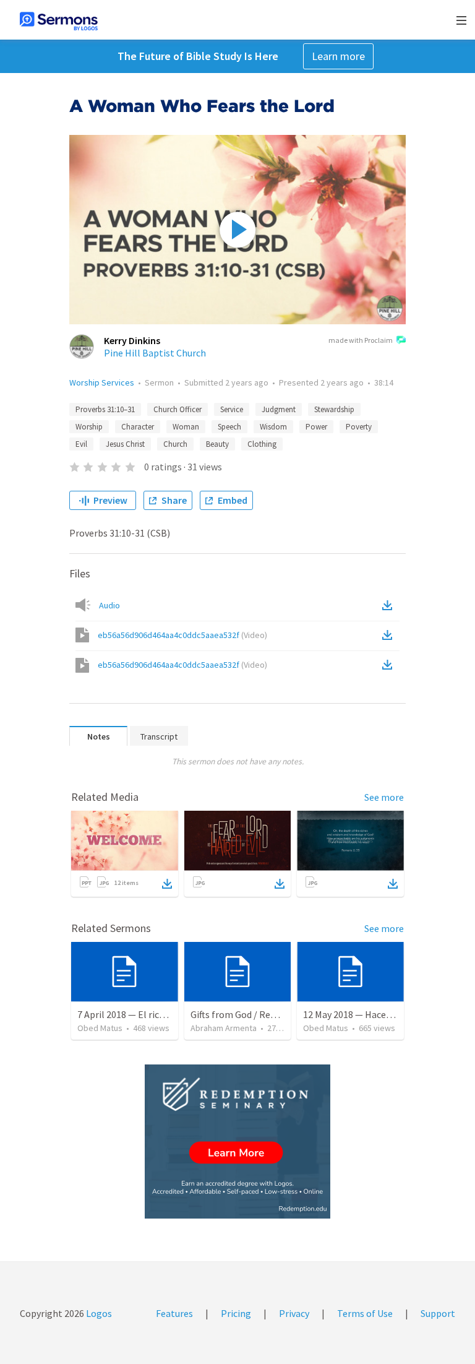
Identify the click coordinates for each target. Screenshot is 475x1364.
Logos (98, 1313)
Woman (186, 426)
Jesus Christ (125, 444)
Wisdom (273, 426)
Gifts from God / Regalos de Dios (258, 1014)
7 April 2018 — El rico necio (133, 1014)
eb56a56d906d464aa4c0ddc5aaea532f (182, 635)
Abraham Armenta (223, 1028)
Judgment (279, 409)
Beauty (217, 444)
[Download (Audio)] (390, 605)
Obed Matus (99, 1028)
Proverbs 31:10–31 (105, 409)
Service (231, 409)
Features (174, 1313)
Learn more (338, 56)
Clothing (261, 444)
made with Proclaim (360, 340)
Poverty (359, 426)
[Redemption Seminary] (237, 1141)
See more (384, 797)
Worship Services (101, 382)
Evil (81, 444)
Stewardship (334, 409)
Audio (109, 605)
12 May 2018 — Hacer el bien (361, 1014)
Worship (89, 426)
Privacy (294, 1313)
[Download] (167, 884)
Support (438, 1313)
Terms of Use (365, 1313)
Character (137, 426)
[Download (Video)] (390, 635)
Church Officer (177, 409)
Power (316, 426)
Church (175, 444)
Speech (229, 426)
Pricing (236, 1313)
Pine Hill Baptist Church (155, 353)
